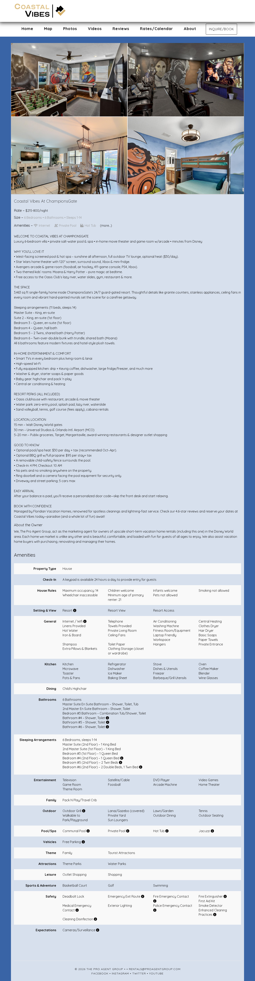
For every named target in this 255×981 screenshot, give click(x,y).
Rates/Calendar (156, 28)
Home (27, 28)
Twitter (139, 973)
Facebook (99, 973)
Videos (95, 28)
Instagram (120, 973)
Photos (70, 28)
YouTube (156, 973)
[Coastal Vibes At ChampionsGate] (71, 11)
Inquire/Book (221, 29)
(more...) (106, 225)
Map (48, 28)
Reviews (121, 28)
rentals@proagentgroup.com (154, 969)
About (190, 28)
